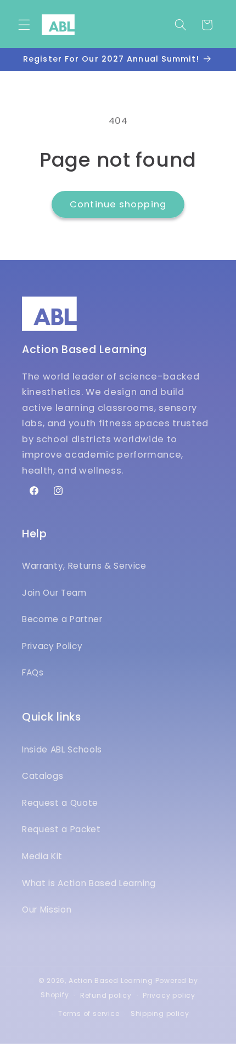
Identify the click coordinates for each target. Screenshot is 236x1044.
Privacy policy (169, 995)
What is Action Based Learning (89, 883)
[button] (24, 25)
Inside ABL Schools (62, 749)
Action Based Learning (111, 980)
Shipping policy (160, 1013)
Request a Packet (61, 829)
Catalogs (42, 776)
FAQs (33, 672)
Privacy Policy (52, 646)
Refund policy (106, 995)
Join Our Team (54, 592)
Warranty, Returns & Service (84, 566)
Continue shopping (118, 204)
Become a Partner (62, 619)
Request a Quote (60, 803)
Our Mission (46, 909)
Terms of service (88, 1013)
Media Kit (42, 856)
